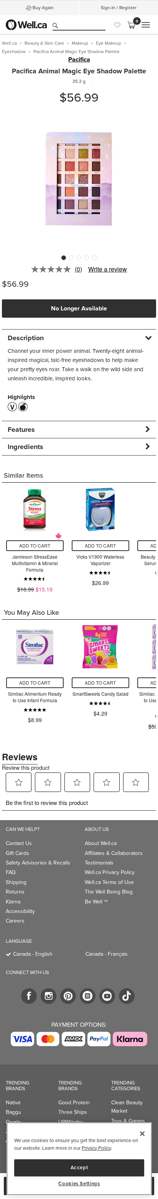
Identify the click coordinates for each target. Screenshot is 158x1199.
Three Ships (72, 1112)
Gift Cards (17, 853)
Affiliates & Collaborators (114, 853)
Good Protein (74, 1102)
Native (13, 1102)
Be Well (96, 901)
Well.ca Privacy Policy (110, 872)
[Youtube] (107, 996)
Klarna (13, 901)
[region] (79, 1158)
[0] (131, 24)
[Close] (142, 1133)
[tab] (79, 337)
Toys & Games (128, 1121)
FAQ (11, 872)
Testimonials (99, 862)
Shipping (16, 882)
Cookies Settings (79, 1183)
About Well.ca (101, 843)
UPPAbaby (70, 1122)
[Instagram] (48, 996)
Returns (15, 891)
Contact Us (19, 843)
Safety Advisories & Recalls (38, 862)
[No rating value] (53, 269)
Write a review (107, 269)
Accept (79, 1167)
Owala (13, 1122)
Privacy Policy (96, 1147)
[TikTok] (127, 996)
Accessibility (20, 911)
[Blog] (87, 996)
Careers (15, 920)
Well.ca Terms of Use (109, 882)
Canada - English (33, 954)
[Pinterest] (68, 996)
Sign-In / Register (119, 7)
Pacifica (79, 59)
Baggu (13, 1112)
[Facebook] (29, 996)
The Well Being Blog (109, 891)
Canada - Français (107, 954)
